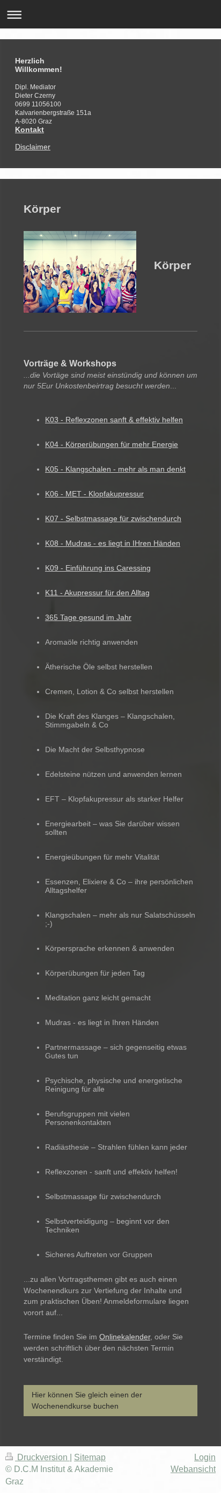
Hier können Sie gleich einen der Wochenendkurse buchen (87, 1400)
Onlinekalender (124, 1336)
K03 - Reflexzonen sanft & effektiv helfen (114, 419)
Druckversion (42, 1457)
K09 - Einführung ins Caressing (98, 568)
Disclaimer (32, 146)
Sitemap (90, 1457)
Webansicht (193, 1469)
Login (205, 1457)
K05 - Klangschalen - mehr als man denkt (115, 469)
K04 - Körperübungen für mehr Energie (111, 444)
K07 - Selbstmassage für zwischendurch (113, 518)
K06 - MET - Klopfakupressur (94, 493)
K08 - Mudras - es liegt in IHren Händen (112, 543)
